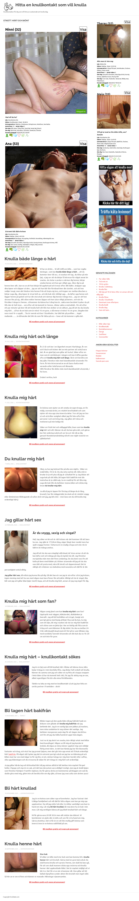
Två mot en (103, 281)
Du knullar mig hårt (24, 458)
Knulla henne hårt (23, 843)
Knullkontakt (21, 464)
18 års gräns (103, 284)
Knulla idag (103, 307)
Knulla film (103, 289)
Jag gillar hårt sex (23, 519)
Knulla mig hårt (20, 397)
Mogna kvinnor (101, 350)
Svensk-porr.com (102, 361)
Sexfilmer (102, 334)
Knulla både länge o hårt (30, 258)
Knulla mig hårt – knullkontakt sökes (42, 656)
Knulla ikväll (103, 305)
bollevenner (100, 358)
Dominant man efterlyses (108, 302)
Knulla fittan (103, 297)
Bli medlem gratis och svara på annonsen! (47, 321)
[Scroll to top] (135, 897)
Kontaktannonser (25, 264)
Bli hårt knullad (20, 788)
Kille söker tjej (104, 324)
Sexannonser (101, 353)
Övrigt (22, 716)
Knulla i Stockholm (106, 299)
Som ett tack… (104, 310)
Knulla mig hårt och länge (31, 336)
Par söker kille (104, 279)
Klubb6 (98, 356)
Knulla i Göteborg (105, 286)
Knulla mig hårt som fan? (30, 601)
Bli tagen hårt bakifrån (28, 710)
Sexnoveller (103, 337)
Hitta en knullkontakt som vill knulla (50, 4)
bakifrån (12, 754)
